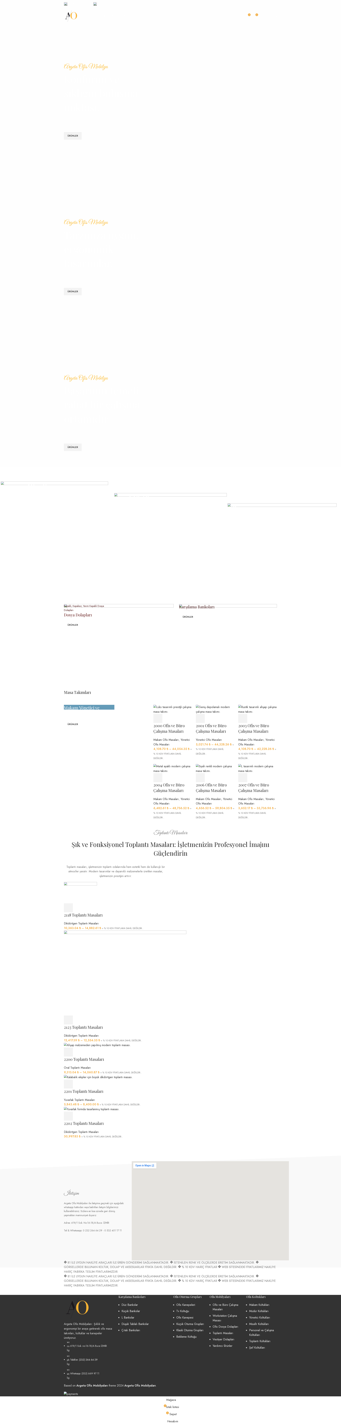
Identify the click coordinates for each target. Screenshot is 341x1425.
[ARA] (238, 16)
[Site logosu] (71, 16)
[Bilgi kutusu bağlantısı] (77, 4)
